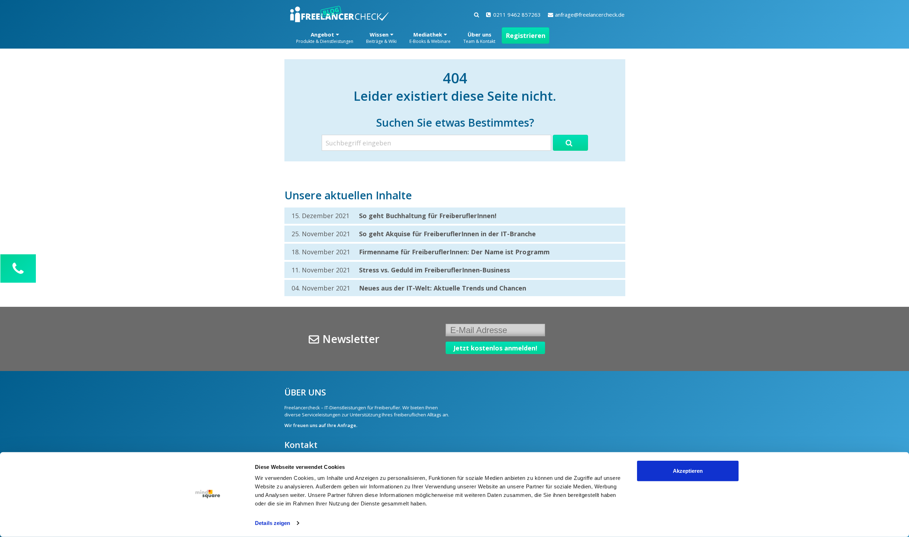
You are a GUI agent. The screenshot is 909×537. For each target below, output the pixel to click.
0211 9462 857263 (517, 14)
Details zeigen (272, 523)
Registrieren (525, 35)
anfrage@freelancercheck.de (590, 14)
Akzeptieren (688, 471)
